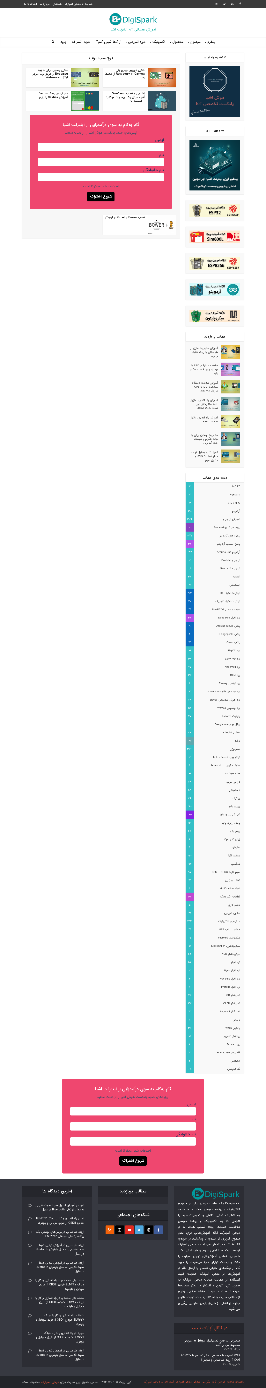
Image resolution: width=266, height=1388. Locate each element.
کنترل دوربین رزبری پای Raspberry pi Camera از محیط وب (125, 74)
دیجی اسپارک (50, 1382)
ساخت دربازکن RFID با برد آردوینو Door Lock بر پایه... (204, 369)
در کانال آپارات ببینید (209, 1328)
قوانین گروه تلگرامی (213, 1382)
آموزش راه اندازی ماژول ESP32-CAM (204, 420)
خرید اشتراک (81, 42)
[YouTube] (129, 1229)
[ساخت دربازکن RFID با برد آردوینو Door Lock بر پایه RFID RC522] (229, 369)
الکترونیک (159, 42)
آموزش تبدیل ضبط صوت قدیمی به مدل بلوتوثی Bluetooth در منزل (59, 1207)
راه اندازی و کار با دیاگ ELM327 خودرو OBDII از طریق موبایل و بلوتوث (60, 1220)
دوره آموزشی (136, 42)
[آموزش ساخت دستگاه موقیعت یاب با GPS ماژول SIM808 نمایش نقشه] (229, 386)
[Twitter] (139, 1229)
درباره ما (45, 4)
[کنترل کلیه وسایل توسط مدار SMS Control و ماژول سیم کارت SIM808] (229, 456)
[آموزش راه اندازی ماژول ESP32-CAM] (229, 421)
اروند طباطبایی (75, 1232)
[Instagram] (148, 1229)
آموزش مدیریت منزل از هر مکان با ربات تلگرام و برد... (204, 352)
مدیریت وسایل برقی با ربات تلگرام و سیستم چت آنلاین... (204, 439)
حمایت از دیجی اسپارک (79, 4)
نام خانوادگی (153, 170)
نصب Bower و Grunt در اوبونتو (125, 217)
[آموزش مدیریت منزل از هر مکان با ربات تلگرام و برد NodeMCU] (229, 352)
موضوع (195, 42)
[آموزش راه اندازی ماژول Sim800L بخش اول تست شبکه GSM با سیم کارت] (229, 404)
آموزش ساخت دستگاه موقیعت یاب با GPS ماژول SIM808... (205, 387)
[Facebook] (158, 1229)
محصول (177, 42)
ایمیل (159, 140)
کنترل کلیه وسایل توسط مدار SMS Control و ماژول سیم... (204, 456)
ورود (63, 42)
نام (161, 155)
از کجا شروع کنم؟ (108, 42)
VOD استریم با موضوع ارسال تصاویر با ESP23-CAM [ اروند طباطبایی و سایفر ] (210, 1357)
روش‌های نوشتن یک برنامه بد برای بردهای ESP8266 (60, 1234)
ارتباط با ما (30, 4)
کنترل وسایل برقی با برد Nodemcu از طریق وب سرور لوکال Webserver (50, 74)
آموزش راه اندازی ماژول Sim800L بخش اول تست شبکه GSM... (204, 404)
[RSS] (110, 1229)
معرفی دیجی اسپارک (188, 1382)
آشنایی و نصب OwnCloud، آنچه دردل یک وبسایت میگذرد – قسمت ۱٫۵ (125, 97)
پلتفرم (211, 42)
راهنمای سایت (235, 1382)
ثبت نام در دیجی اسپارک (159, 1382)
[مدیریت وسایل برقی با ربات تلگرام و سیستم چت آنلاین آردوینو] (229, 439)
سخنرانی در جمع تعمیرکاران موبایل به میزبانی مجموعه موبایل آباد (212, 1342)
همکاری (57, 4)
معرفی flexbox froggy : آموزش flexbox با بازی (52, 95)
